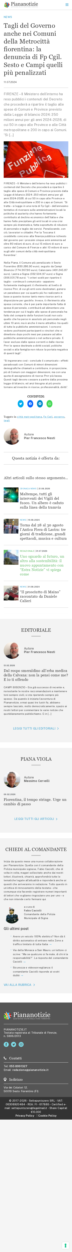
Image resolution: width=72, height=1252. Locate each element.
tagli (7, 420)
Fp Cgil (48, 416)
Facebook (7, 1044)
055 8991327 (18, 1066)
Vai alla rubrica (18, 985)
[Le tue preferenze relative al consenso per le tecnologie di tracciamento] (65, 1245)
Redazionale (27, 551)
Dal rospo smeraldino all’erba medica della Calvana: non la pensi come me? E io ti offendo (36, 675)
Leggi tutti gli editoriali (34, 728)
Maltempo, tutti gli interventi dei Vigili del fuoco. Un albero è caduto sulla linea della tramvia (42, 500)
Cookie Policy (47, 1115)
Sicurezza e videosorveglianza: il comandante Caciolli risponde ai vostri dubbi (36, 971)
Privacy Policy (25, 1115)
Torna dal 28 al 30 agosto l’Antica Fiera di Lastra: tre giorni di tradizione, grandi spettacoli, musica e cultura (43, 531)
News (8, 17)
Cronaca (25, 488)
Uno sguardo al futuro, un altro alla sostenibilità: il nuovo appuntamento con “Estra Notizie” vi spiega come (42, 565)
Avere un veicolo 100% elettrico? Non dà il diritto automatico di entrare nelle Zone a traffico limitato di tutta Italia (39, 940)
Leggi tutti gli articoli (34, 819)
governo (59, 416)
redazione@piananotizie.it (30, 1069)
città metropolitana (29, 416)
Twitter (14, 1044)
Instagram (22, 1044)
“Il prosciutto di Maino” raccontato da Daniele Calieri (40, 596)
